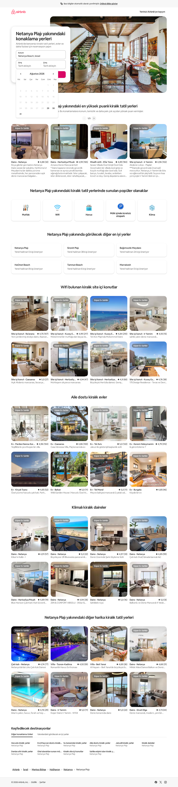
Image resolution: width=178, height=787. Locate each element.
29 (48, 108)
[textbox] (28, 66)
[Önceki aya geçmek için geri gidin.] (21, 74)
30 (53, 108)
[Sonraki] (94, 118)
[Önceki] (84, 118)
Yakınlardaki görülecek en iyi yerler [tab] (53, 734)
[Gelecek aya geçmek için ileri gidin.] (53, 74)
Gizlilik (34, 782)
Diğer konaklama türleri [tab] (22, 734)
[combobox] (40, 56)
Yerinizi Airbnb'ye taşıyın (152, 11)
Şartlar (43, 782)
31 (21, 114)
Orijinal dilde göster (109, 3)
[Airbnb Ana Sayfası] (18, 11)
